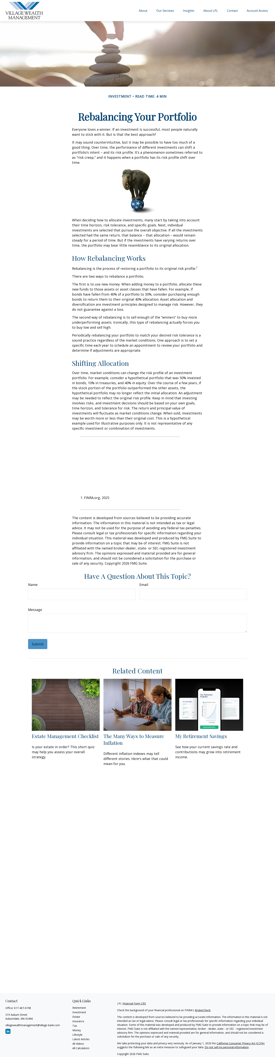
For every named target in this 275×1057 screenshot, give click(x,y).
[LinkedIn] (7, 1031)
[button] (143, 10)
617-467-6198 (22, 1008)
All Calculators (80, 1048)
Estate (76, 1016)
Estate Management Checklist (65, 736)
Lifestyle (77, 1034)
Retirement (79, 1008)
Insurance (78, 1021)
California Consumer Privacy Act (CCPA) (241, 1043)
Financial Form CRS (134, 1003)
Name (33, 584)
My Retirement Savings (201, 736)
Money (76, 1030)
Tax (74, 1025)
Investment (79, 1012)
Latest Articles (81, 1039)
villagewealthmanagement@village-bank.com (32, 1025)
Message (35, 609)
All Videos (78, 1043)
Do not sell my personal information (227, 1047)
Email (143, 584)
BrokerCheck (202, 1010)
